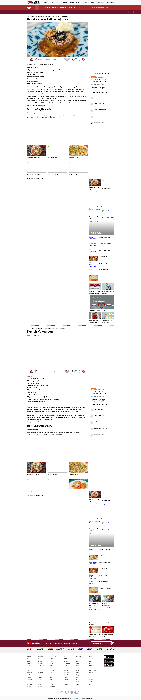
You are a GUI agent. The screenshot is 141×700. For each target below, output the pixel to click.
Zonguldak (52, 686)
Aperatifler (4, 12)
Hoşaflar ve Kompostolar (126, 12)
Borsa (29, 649)
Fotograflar (86, 2)
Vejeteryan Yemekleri (50, 16)
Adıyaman (40, 656)
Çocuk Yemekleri (48, 12)
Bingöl (78, 661)
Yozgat (40, 686)
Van (90, 684)
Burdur (40, 663)
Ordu (51, 679)
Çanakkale (67, 663)
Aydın (77, 658)
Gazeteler (50, 649)
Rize (77, 679)
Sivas (65, 681)
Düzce (51, 665)
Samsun (29, 681)
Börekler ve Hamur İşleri (36, 12)
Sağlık (92, 2)
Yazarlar (78, 2)
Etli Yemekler (115, 12)
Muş (90, 677)
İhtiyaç (51, 2)
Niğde (39, 679)
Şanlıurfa (78, 681)
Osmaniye (66, 679)
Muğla (77, 677)
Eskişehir (40, 668)
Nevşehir (29, 679)
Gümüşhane (79, 668)
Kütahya (91, 675)
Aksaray (78, 656)
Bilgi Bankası (110, 2)
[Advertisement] (16, 40)
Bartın (29, 661)
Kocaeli (66, 675)
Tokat (39, 684)
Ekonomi (65, 2)
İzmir (77, 670)
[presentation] (33, 7)
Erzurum (29, 668)
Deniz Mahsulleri (65, 12)
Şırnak (90, 681)
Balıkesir (91, 658)
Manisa (40, 677)
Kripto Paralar (109, 649)
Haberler (58, 2)
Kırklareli (29, 675)
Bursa (51, 663)
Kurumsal (44, 2)
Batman (40, 661)
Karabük (29, 672)
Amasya (91, 656)
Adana (29, 656)
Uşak (77, 684)
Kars (51, 672)
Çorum (90, 663)
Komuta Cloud (75, 698)
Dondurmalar (96, 12)
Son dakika (97, 7)
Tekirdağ (29, 684)
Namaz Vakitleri (38, 649)
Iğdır (39, 670)
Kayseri (78, 672)
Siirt (39, 681)
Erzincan (91, 665)
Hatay (28, 670)
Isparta (52, 670)
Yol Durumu (98, 649)
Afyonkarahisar (54, 656)
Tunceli (66, 684)
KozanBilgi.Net (30, 16)
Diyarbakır (41, 665)
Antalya (40, 658)
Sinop (51, 681)
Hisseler (80, 649)
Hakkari (91, 668)
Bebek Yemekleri (24, 12)
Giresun (66, 668)
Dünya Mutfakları (106, 12)
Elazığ (77, 665)
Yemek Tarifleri (101, 2)
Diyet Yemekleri (74, 12)
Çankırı (78, 663)
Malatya (29, 677)
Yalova (29, 686)
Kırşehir (40, 675)
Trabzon (52, 684)
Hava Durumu (60, 649)
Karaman (40, 672)
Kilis (51, 675)
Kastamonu (67, 672)
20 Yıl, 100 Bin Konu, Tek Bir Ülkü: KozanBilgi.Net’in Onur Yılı (64, 7)
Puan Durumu (70, 649)
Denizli (29, 665)
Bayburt (52, 661)
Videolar (71, 2)
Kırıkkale (91, 672)
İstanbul (66, 670)
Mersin (66, 677)
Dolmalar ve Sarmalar (86, 12)
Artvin (65, 658)
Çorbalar (57, 12)
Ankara (29, 658)
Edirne (65, 665)
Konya (78, 675)
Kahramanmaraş (93, 670)
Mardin (51, 677)
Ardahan (52, 658)
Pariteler (89, 649)
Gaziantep (52, 668)
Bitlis (90, 661)
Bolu (28, 663)
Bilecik (66, 661)
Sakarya (91, 679)
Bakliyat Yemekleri (13, 12)
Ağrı (65, 656)
